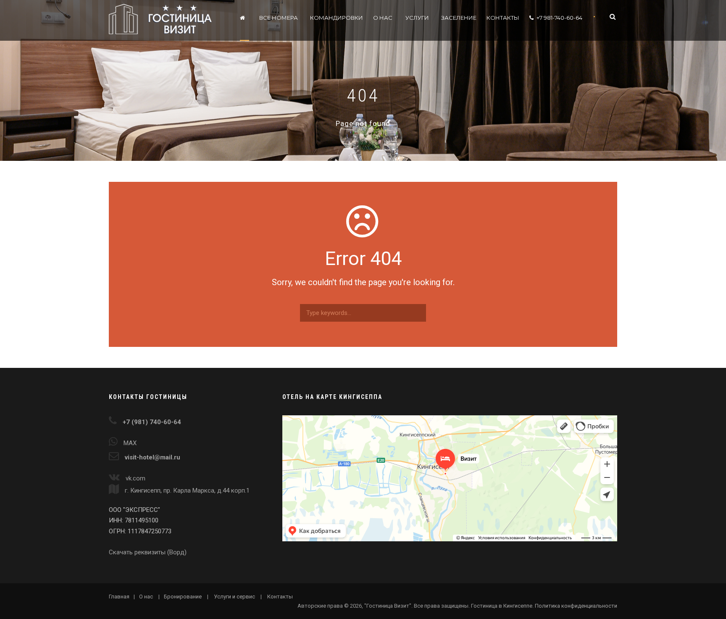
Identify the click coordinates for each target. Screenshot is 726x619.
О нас (382, 17)
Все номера (278, 17)
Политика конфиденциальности (576, 606)
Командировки (336, 17)
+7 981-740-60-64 (559, 17)
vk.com (135, 478)
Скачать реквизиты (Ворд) (148, 552)
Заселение (458, 17)
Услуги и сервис (234, 596)
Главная (119, 596)
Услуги (417, 17)
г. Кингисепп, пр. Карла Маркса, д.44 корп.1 (186, 490)
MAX (130, 443)
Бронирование (183, 596)
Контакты (503, 17)
